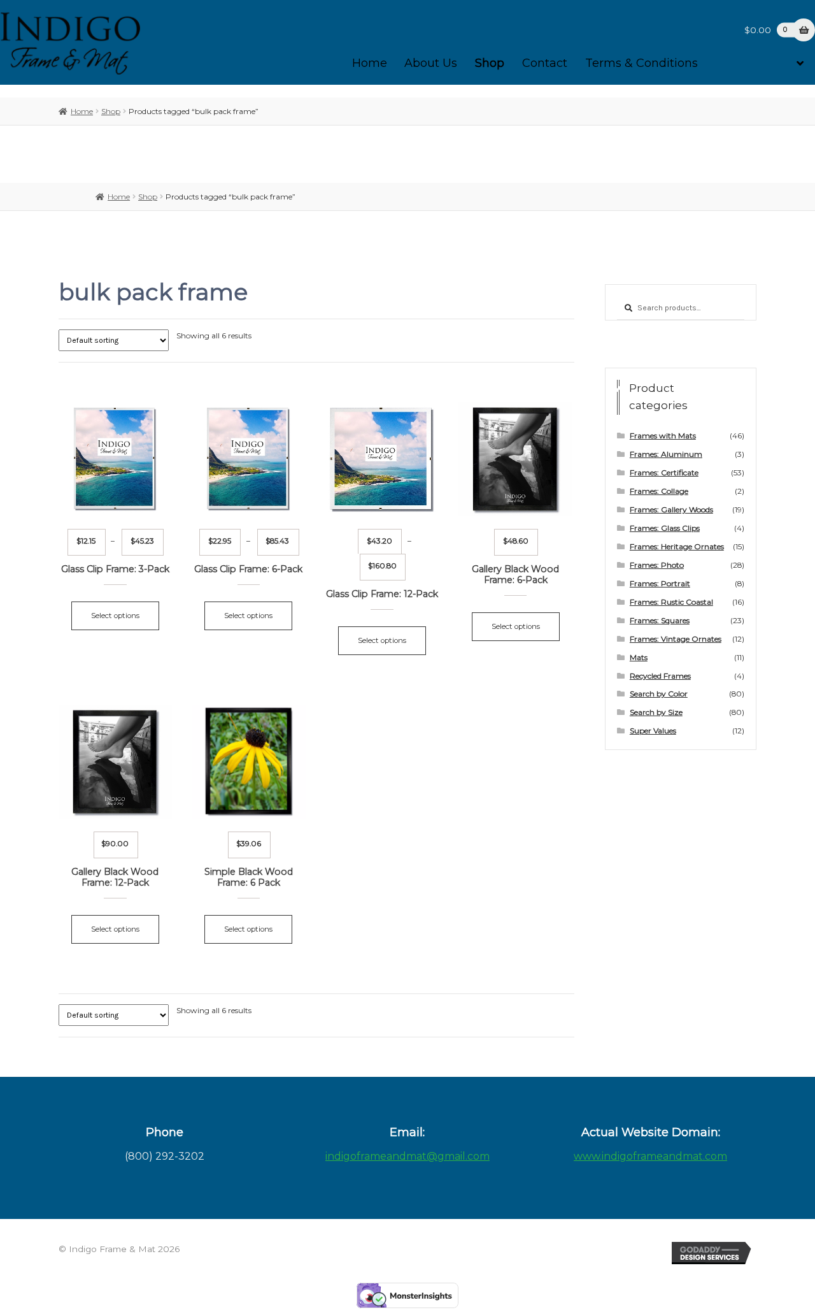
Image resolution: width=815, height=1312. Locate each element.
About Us (430, 63)
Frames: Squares (660, 620)
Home (369, 63)
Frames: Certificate (664, 472)
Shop (489, 63)
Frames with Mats (663, 435)
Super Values (653, 730)
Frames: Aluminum (666, 454)
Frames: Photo (657, 565)
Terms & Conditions (641, 63)
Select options (115, 615)
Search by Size (656, 712)
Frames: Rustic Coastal (671, 602)
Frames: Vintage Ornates (675, 639)
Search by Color (659, 693)
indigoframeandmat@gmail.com (407, 1156)
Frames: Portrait (660, 583)
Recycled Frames (660, 676)
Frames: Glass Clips (665, 528)
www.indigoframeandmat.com (650, 1156)
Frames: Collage (659, 491)
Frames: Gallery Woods (671, 509)
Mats (639, 657)
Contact (544, 63)
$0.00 (765, 30)
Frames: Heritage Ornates (677, 546)
